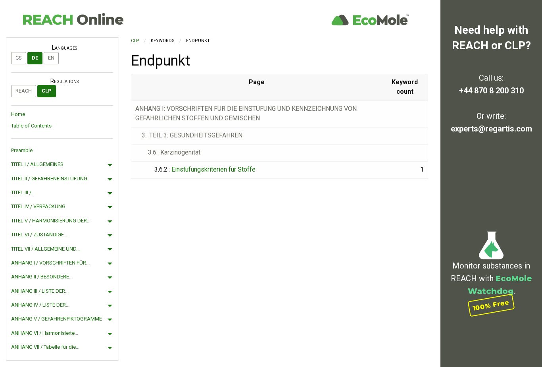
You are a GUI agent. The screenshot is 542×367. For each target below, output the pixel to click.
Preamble (22, 150)
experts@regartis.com (491, 128)
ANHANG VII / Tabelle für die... (45, 347)
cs (18, 58)
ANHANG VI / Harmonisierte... (44, 333)
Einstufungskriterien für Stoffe (213, 169)
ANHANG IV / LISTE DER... (40, 305)
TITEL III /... (23, 192)
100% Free (491, 305)
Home (18, 114)
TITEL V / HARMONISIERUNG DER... (50, 221)
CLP (47, 91)
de (35, 58)
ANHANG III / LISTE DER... (40, 291)
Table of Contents (31, 126)
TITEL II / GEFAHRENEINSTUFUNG (49, 179)
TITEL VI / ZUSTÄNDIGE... (39, 235)
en (51, 58)
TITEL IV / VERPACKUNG (38, 206)
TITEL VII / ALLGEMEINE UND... (45, 249)
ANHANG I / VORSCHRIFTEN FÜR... (50, 263)
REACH (72, 19)
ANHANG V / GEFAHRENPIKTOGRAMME (56, 319)
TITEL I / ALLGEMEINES (37, 164)
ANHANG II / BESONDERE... (42, 277)
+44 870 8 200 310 (491, 90)
